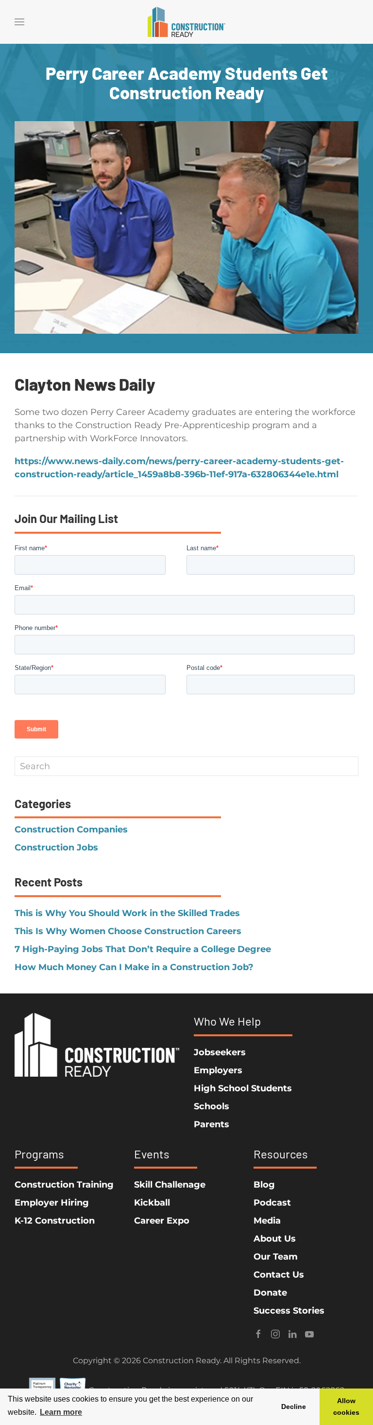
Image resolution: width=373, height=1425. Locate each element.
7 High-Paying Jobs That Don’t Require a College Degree (143, 949)
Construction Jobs (56, 847)
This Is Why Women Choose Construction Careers (128, 931)
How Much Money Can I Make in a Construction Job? (134, 967)
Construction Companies (71, 829)
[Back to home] (186, 22)
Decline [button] (293, 1406)
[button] (19, 22)
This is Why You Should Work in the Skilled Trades (127, 913)
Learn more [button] (61, 1412)
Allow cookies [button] (346, 1406)
